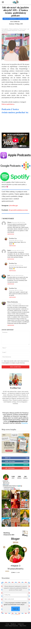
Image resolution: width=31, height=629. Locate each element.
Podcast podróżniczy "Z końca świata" (15, 18)
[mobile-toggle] (2, 2)
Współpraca (13, 624)
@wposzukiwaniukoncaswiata (18, 210)
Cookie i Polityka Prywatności (11, 625)
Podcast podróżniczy (8, 104)
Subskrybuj (25, 468)
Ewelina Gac (17, 21)
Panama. (24, 423)
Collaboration (21, 624)
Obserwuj (25, 461)
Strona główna (5, 29)
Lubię (27, 457)
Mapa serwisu (23, 625)
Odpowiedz (10, 234)
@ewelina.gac (13, 205)
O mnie (7, 624)
